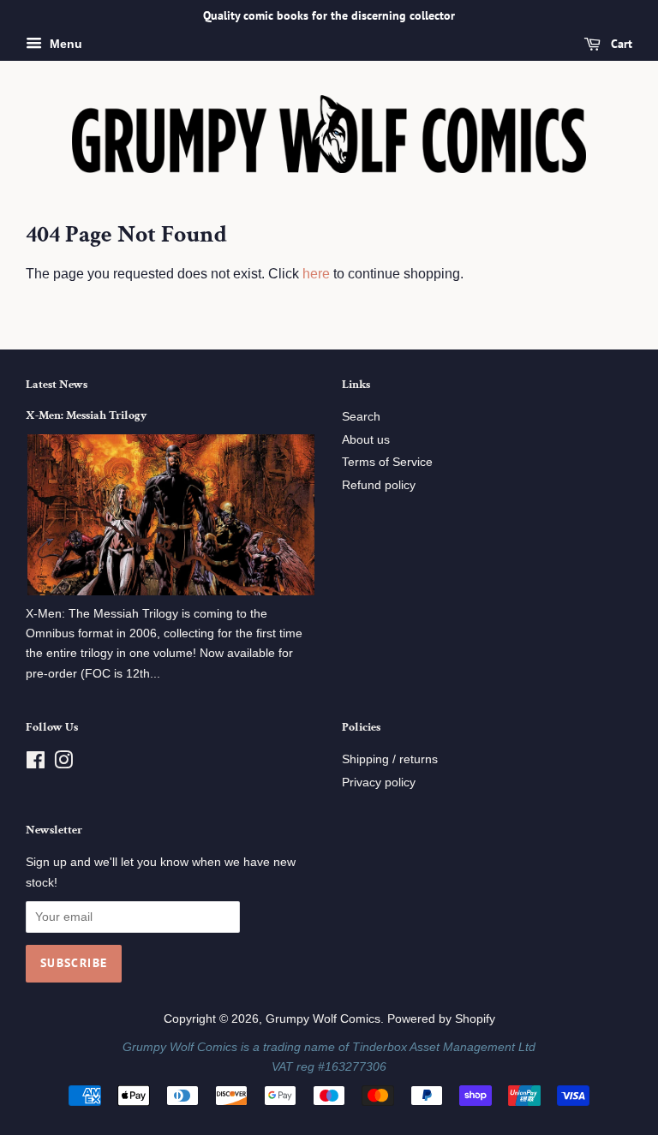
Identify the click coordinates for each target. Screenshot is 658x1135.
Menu (64, 44)
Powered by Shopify (441, 1019)
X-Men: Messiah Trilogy (86, 415)
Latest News (56, 384)
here (316, 273)
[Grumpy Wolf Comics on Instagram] (63, 763)
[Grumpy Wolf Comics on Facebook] (35, 763)
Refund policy (379, 485)
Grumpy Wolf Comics (323, 1019)
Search (361, 416)
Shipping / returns (390, 759)
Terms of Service (387, 462)
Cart (619, 43)
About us (366, 439)
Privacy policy (379, 782)
